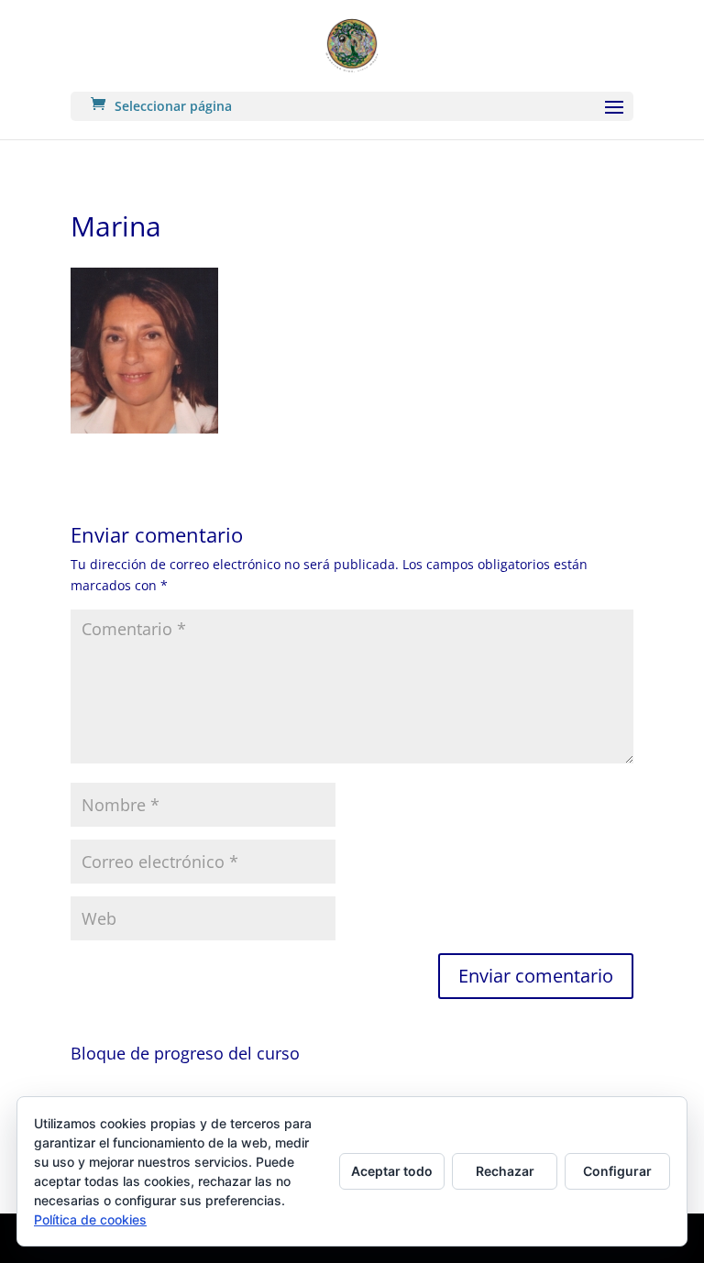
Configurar (617, 1171)
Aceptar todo (392, 1171)
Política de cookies (90, 1219)
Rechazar (505, 1171)
